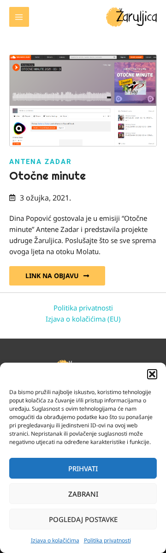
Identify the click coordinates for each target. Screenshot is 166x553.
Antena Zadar (40, 162)
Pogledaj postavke (83, 519)
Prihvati (83, 468)
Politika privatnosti (107, 540)
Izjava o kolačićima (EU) (83, 318)
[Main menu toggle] (19, 17)
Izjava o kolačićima (55, 540)
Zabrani (83, 493)
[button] (152, 374)
